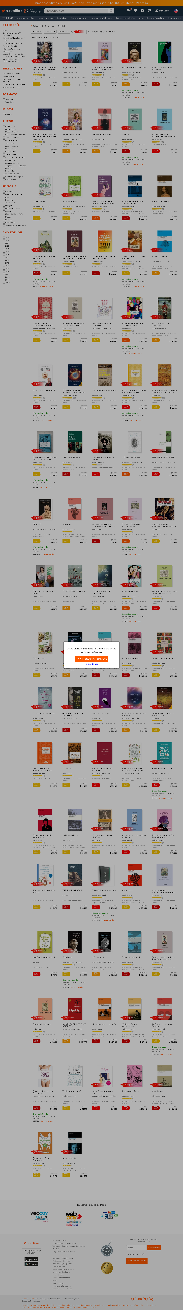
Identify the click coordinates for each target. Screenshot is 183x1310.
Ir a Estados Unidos (91, 659)
